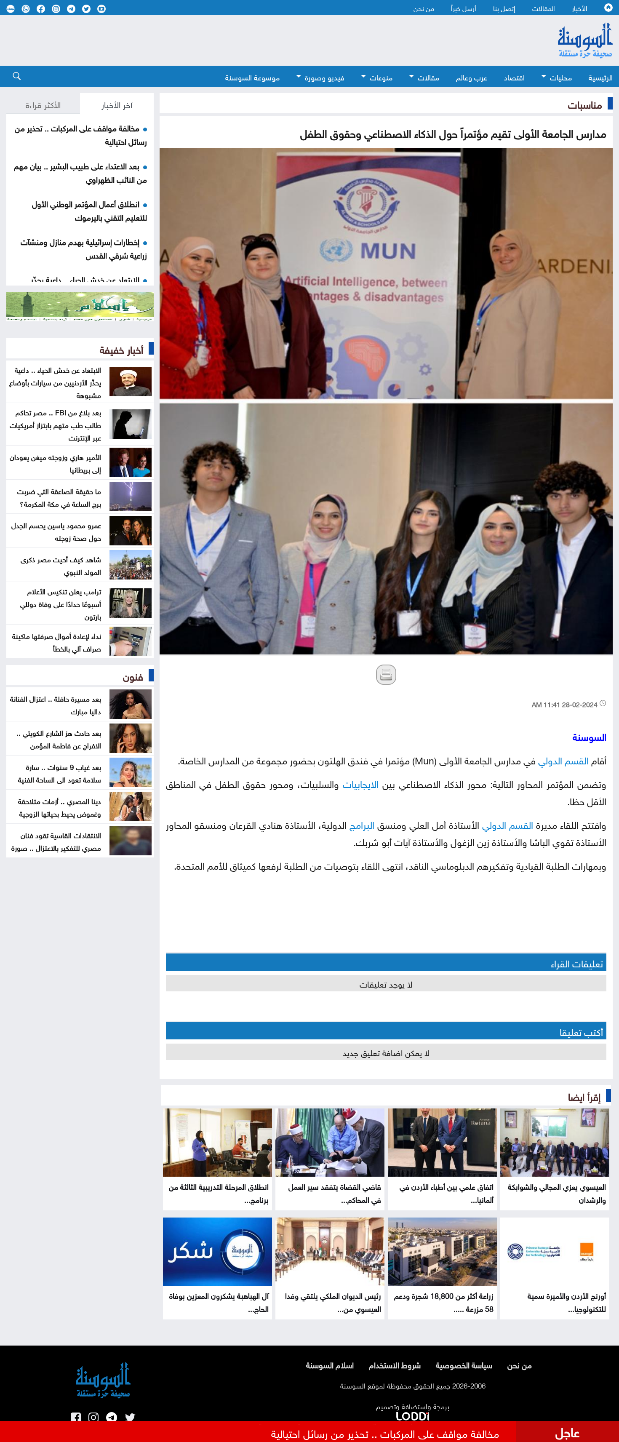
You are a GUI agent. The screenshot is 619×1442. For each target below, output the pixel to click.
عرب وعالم (471, 76)
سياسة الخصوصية (464, 1364)
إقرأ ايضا (584, 1095)
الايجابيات (361, 782)
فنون (133, 675)
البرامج (362, 823)
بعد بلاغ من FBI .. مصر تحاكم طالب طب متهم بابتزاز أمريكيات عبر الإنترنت (55, 424)
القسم (577, 759)
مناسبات (585, 103)
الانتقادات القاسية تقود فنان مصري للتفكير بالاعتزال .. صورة (56, 840)
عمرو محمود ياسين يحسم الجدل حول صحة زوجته (56, 530)
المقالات (543, 7)
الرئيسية (601, 76)
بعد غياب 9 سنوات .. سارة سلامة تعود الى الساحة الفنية (59, 772)
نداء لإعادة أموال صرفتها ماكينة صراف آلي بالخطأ (56, 641)
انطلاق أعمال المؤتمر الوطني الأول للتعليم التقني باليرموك (89, 209)
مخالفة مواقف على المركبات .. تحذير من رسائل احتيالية (385, 1432)
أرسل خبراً (463, 7)
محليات (561, 76)
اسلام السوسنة (330, 1364)
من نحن (424, 7)
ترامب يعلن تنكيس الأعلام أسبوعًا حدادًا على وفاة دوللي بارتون (60, 603)
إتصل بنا (504, 7)
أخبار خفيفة (121, 348)
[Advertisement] (263, 40)
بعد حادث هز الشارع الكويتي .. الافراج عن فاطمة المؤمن (58, 738)
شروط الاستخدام (395, 1364)
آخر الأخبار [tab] (116, 103)
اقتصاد (514, 76)
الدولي (550, 759)
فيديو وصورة (324, 76)
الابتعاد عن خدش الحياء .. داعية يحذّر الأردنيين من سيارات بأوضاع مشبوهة (55, 382)
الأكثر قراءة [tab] (43, 103)
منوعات (381, 76)
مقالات (428, 76)
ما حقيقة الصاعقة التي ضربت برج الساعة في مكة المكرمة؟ (59, 496)
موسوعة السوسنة (252, 76)
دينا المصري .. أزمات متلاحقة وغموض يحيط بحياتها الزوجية (59, 806)
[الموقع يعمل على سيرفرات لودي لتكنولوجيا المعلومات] (412, 1414)
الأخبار (579, 7)
